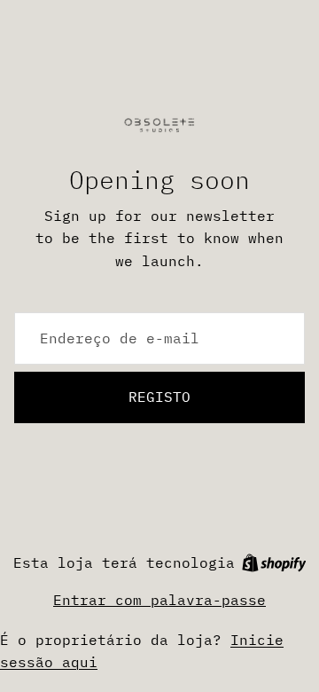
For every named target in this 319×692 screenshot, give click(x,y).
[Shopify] (274, 563)
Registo (159, 396)
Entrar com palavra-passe (159, 600)
